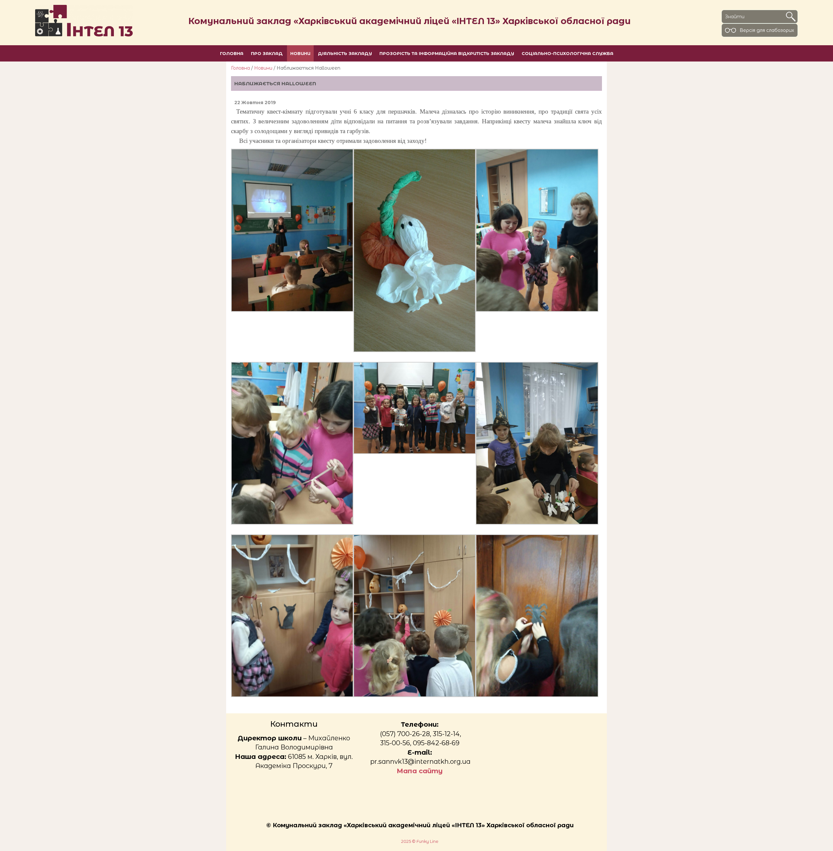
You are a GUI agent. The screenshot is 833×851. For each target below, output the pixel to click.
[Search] (791, 16)
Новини (263, 68)
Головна (240, 68)
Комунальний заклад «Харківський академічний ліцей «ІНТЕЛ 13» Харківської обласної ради (409, 21)
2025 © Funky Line (419, 841)
